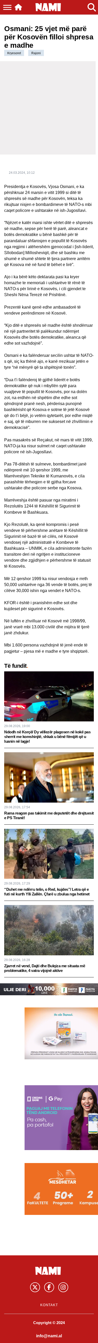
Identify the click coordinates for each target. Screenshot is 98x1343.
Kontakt (49, 1305)
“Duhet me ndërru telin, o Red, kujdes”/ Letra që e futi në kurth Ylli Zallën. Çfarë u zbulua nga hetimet (47, 891)
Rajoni (36, 53)
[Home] (18, 7)
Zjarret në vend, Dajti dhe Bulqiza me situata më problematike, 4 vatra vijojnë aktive (44, 968)
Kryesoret (14, 53)
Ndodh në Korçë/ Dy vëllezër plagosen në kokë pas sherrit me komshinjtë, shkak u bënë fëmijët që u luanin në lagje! (47, 736)
